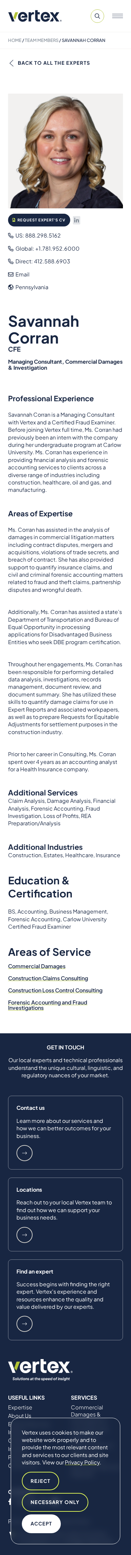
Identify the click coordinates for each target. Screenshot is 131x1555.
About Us (19, 1415)
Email (22, 274)
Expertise (20, 1407)
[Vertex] (35, 16)
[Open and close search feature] (97, 16)
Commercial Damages (37, 966)
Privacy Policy (82, 1462)
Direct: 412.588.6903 (42, 261)
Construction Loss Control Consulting (55, 990)
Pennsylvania (31, 287)
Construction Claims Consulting (48, 978)
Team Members (41, 40)
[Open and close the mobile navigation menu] (117, 16)
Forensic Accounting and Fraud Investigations (47, 1005)
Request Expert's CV (41, 219)
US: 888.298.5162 (37, 235)
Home (14, 40)
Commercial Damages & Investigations (89, 1414)
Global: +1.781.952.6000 (47, 248)
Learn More (24, 1153)
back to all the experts (54, 63)
